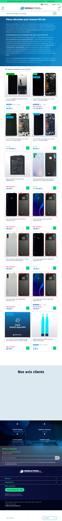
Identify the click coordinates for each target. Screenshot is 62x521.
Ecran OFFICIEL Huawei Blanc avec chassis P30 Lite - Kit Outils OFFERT (17, 139)
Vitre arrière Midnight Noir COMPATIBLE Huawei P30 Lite (43, 260)
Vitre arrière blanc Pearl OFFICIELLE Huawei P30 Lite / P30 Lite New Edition (17, 260)
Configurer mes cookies (10, 504)
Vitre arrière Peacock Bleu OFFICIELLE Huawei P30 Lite (42, 219)
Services (8, 478)
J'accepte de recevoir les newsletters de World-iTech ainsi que (30, 463)
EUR (58, 4)
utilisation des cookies (29, 502)
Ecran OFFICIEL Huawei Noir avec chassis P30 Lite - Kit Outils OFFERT (43, 99)
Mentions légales (9, 502)
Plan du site (38, 502)
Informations (9, 482)
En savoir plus (51, 1)
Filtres (46, 518)
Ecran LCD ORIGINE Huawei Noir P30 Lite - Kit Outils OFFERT (17, 99)
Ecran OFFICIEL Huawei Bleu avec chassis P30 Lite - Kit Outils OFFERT (43, 139)
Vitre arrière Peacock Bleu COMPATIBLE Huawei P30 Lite (43, 300)
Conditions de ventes (19, 502)
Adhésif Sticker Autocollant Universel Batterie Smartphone (42, 340)
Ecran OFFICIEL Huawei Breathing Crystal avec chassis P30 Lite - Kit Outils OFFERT (17, 340)
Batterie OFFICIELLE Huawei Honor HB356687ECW (15, 179)
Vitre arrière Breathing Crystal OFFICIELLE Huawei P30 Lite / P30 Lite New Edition (43, 179)
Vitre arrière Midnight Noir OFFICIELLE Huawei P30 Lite (16, 219)
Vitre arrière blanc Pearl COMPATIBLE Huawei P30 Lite (15, 300)
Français (45, 4)
